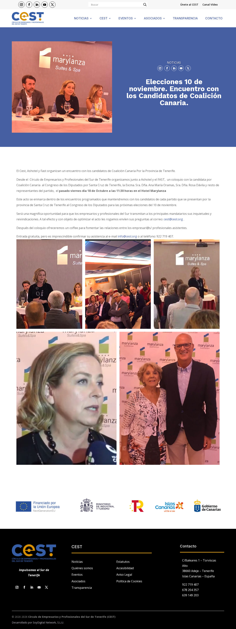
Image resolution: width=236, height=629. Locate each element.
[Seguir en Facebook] (29, 4)
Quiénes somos (82, 568)
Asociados (153, 18)
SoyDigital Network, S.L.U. (48, 622)
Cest (103, 18)
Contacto (214, 18)
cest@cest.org (173, 219)
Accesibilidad (125, 568)
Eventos (126, 18)
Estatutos (123, 562)
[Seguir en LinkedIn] (37, 4)
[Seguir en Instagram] (21, 4)
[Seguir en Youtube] (44, 4)
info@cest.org (127, 236)
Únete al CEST (189, 4)
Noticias (81, 18)
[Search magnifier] (145, 4)
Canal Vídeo (210, 4)
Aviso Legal (124, 575)
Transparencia (185, 18)
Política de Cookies (129, 581)
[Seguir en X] (52, 4)
